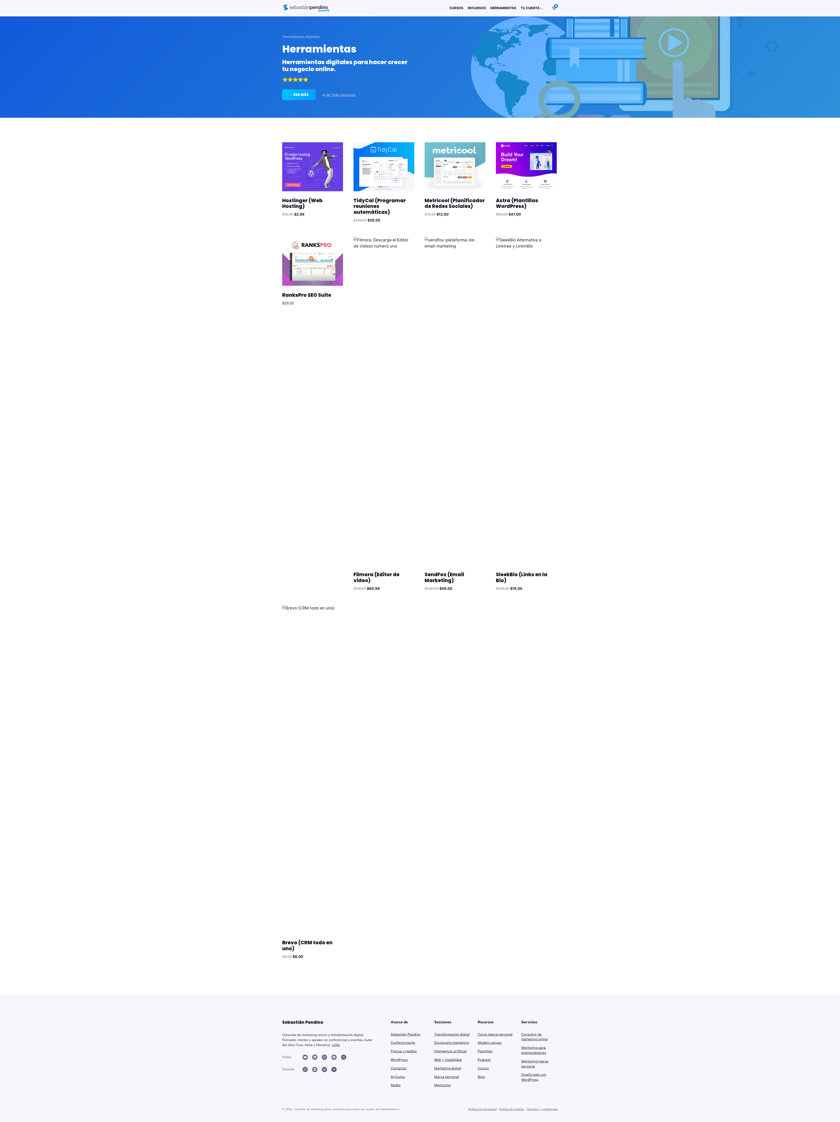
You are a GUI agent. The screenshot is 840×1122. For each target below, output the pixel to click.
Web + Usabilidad (448, 1060)
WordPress (399, 1060)
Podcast (484, 1060)
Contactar (399, 1068)
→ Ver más (299, 94)
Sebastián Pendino (405, 1034)
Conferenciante (403, 1043)
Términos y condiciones (542, 1109)
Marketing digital (447, 1068)
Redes (396, 1085)
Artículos (398, 1077)
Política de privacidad (482, 1109)
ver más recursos (340, 95)
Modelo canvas (490, 1043)
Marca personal (446, 1077)
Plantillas (485, 1051)
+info (336, 1045)
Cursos (483, 1068)
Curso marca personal (495, 1034)
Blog (481, 1077)
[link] (554, 8)
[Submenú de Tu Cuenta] (541, 8)
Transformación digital (452, 1034)
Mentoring (442, 1085)
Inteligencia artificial (450, 1051)
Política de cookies (511, 1109)
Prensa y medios (404, 1051)
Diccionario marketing (451, 1043)
